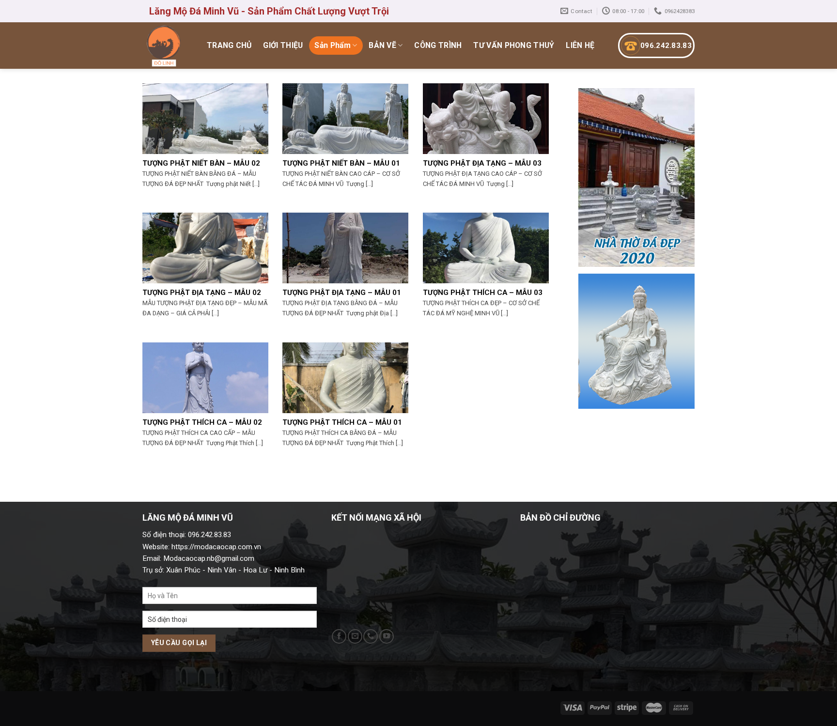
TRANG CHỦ (229, 45)
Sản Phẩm (332, 45)
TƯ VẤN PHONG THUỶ (513, 45)
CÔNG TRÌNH (438, 45)
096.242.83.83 (666, 45)
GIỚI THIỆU (283, 45)
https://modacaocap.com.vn (215, 546)
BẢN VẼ (382, 45)
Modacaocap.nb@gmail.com (208, 558)
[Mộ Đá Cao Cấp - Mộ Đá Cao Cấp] (164, 45)
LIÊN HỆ (580, 45)
